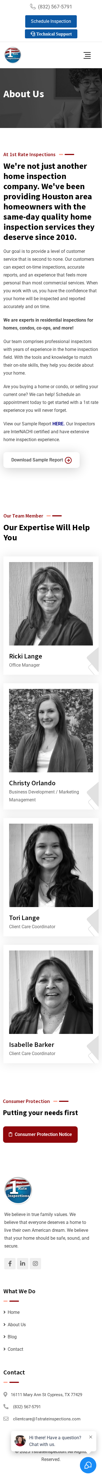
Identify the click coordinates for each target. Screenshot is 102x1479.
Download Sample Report (37, 460)
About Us (17, 1324)
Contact (15, 1349)
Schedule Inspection (51, 21)
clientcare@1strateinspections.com (46, 1418)
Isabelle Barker (31, 1044)
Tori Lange (24, 917)
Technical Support (53, 34)
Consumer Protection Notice (43, 1134)
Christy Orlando (32, 783)
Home (14, 1312)
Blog (12, 1336)
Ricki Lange (25, 656)
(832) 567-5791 (55, 7)
